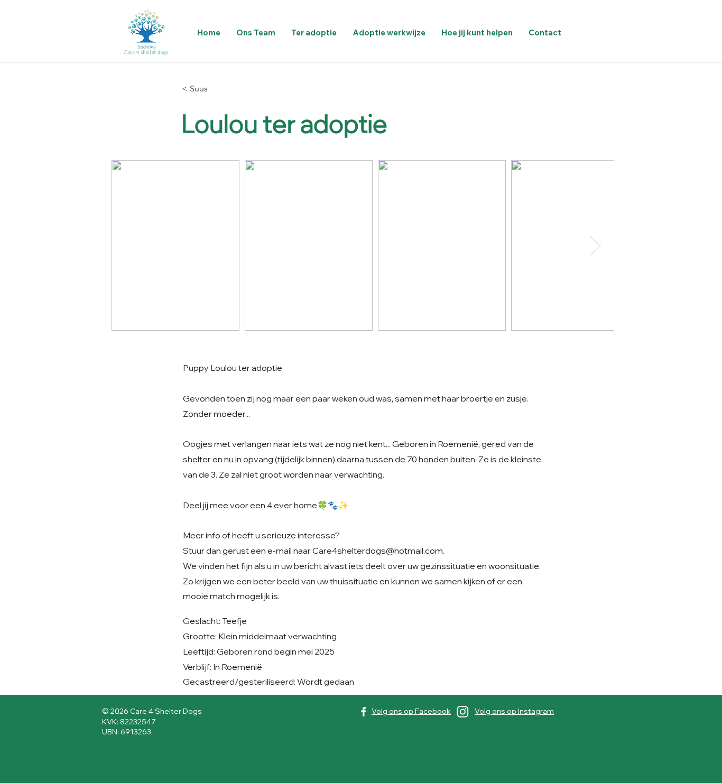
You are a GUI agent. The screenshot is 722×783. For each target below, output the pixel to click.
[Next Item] (595, 245)
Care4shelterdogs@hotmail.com (377, 550)
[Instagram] (462, 711)
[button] (314, 32)
